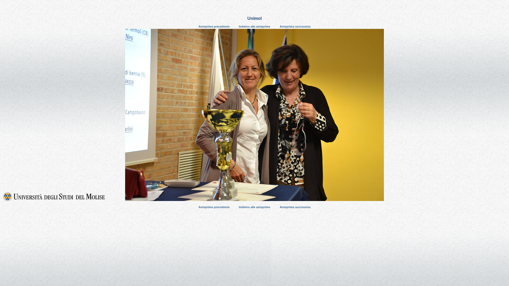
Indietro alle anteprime (254, 26)
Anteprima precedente (214, 26)
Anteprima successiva (295, 26)
